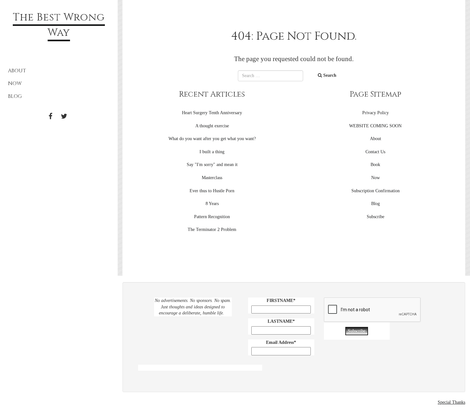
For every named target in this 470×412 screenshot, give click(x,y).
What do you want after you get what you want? (212, 138)
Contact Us (375, 151)
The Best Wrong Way (59, 25)
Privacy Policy (375, 112)
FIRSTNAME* (281, 300)
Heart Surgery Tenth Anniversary (212, 112)
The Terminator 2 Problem (212, 229)
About (17, 70)
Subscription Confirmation (375, 190)
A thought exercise (212, 125)
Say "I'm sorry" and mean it (212, 164)
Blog (15, 96)
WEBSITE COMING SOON (375, 125)
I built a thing (212, 151)
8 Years (212, 203)
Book (375, 164)
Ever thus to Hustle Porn (212, 190)
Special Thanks (451, 402)
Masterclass (212, 177)
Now (15, 83)
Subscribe (375, 216)
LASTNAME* (281, 321)
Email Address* (281, 342)
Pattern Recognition (212, 216)
